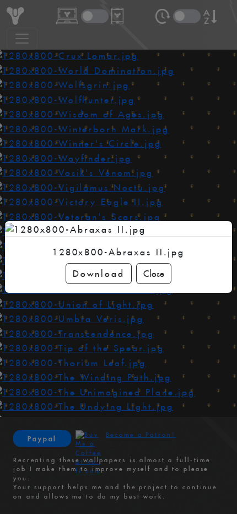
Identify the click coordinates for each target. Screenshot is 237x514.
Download (98, 273)
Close (153, 273)
